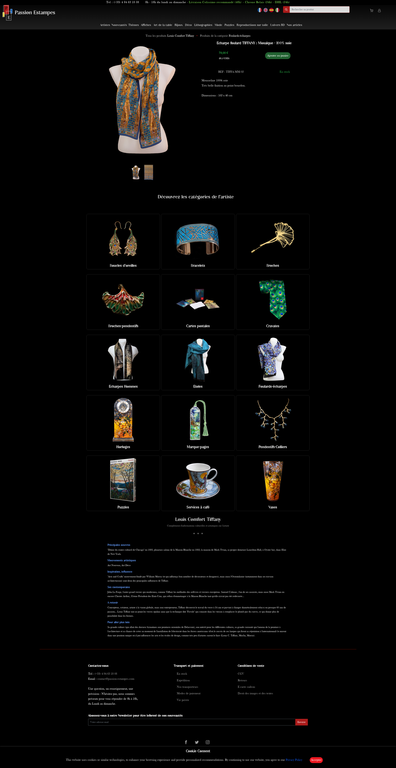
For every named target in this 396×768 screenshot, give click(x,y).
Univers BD (277, 25)
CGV (241, 673)
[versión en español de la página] (271, 10)
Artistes (105, 25)
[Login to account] (379, 11)
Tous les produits (170, 35)
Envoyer (301, 722)
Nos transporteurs (187, 687)
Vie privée (183, 700)
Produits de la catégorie (225, 35)
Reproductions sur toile (252, 25)
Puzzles (229, 25)
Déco (188, 25)
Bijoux (179, 25)
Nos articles (294, 25)
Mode (218, 25)
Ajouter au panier (277, 55)
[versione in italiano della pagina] (277, 10)
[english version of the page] (265, 10)
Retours (242, 680)
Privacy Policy (294, 760)
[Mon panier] (373, 11)
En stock (182, 673)
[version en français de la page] (260, 10)
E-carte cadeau (246, 687)
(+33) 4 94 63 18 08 (126, 2)
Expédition (183, 680)
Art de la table (162, 25)
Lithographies (203, 25)
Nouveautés (119, 25)
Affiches (146, 25)
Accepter (316, 760)
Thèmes (133, 25)
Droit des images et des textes (255, 693)
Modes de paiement (188, 693)
